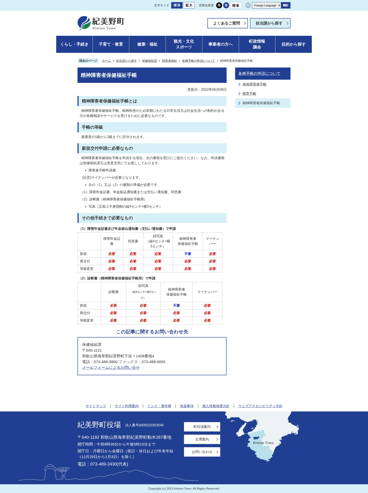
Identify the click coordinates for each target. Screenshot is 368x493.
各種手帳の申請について (198, 60)
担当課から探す (269, 23)
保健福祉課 (149, 60)
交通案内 (202, 439)
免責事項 (187, 406)
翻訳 (286, 5)
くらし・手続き (74, 44)
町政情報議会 (257, 44)
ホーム (106, 60)
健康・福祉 (147, 44)
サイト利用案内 (127, 406)
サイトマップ (96, 406)
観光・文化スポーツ (184, 44)
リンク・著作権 (159, 406)
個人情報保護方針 (216, 406)
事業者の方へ (220, 44)
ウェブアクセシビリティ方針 (260, 406)
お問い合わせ (202, 452)
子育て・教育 (111, 44)
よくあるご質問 (226, 23)
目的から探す (294, 44)
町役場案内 (202, 426)
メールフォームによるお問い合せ (111, 367)
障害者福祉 (169, 60)
